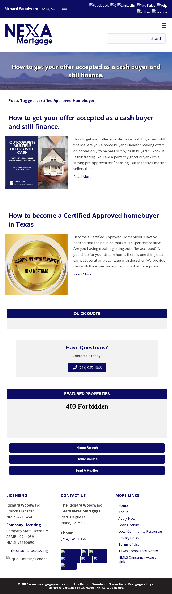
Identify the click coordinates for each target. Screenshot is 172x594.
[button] (99, 5)
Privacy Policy (128, 538)
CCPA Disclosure (113, 588)
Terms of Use (129, 544)
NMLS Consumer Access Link (137, 559)
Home (123, 505)
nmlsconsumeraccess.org (27, 550)
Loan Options (129, 525)
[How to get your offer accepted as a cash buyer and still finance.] (36, 162)
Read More (82, 176)
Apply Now (126, 518)
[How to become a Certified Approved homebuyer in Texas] (36, 264)
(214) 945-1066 (54, 8)
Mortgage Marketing (62, 588)
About (123, 512)
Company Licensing (23, 524)
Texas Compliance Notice (138, 551)
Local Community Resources (140, 531)
